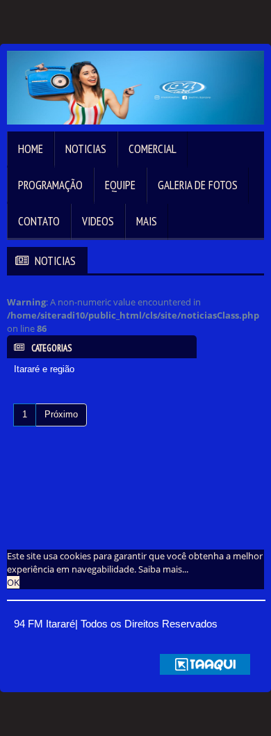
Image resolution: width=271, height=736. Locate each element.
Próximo (61, 414)
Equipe (120, 185)
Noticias (85, 149)
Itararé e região (44, 369)
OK (13, 582)
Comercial (152, 149)
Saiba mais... (163, 569)
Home (30, 149)
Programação (50, 185)
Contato (39, 221)
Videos (98, 221)
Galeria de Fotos (198, 185)
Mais (146, 221)
